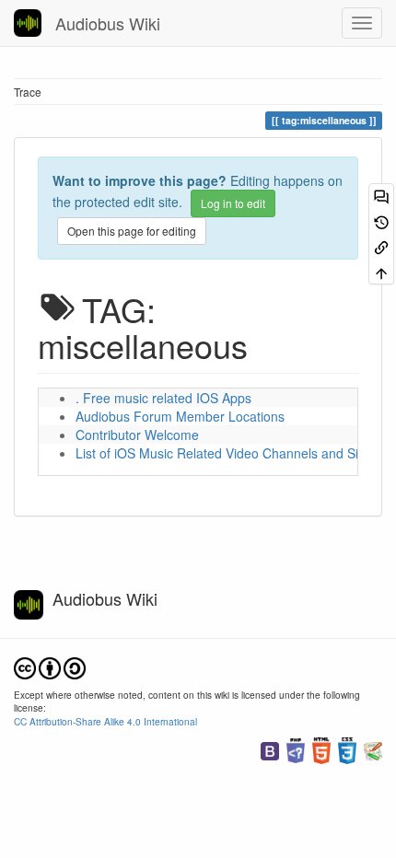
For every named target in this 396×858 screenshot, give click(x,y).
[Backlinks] (381, 246)
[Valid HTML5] (321, 749)
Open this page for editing (131, 230)
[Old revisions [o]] (381, 220)
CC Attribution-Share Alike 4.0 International (105, 721)
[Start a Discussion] (381, 195)
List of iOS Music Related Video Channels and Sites (226, 453)
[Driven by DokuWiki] (373, 749)
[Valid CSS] (347, 749)
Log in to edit (233, 203)
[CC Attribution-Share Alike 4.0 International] (50, 666)
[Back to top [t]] (381, 271)
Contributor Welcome (137, 434)
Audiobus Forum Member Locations (180, 416)
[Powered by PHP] (295, 749)
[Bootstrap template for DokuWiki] (270, 749)
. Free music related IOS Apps (163, 397)
